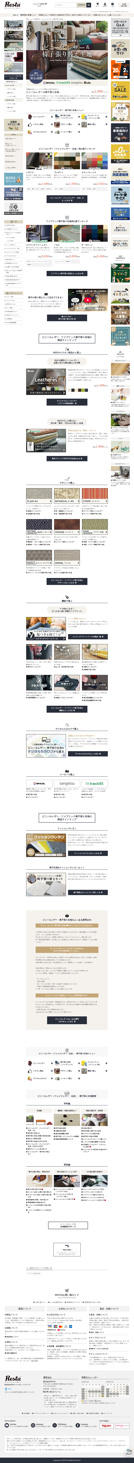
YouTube (13, 1424)
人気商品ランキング (12, 229)
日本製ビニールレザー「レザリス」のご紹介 (95, 1146)
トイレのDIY (9, 241)
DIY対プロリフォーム (12, 315)
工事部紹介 (9, 319)
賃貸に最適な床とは (12, 276)
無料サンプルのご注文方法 (99, 1348)
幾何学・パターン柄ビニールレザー (39, 542)
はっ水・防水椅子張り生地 (64, 667)
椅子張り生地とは (34, 1133)
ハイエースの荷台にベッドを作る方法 (39, 1211)
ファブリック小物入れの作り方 (93, 1195)
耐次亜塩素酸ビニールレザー (93, 697)
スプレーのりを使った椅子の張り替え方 (39, 1196)
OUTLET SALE (10, 225)
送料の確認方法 (11, 1353)
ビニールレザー (33, 797)
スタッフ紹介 (10, 297)
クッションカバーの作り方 (64, 1199)
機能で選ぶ (10, 93)
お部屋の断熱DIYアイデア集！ (13, 284)
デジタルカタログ (11, 256)
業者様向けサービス (12, 263)
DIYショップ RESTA (33, 19)
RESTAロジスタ (10, 304)
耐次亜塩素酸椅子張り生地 (92, 700)
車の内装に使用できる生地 (92, 1131)
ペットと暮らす (10, 245)
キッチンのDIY (10, 237)
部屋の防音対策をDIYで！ (13, 280)
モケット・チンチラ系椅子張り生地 (39, 572)
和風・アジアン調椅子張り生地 (94, 544)
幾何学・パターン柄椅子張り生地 (39, 544)
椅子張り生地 (32, 794)
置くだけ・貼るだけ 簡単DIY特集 (14, 271)
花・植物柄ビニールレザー (64, 511)
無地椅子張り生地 (34, 514)
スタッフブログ (10, 300)
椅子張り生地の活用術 (90, 1136)
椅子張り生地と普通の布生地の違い (39, 1136)
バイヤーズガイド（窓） (13, 248)
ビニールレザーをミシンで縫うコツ (95, 1139)
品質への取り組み (78, 1413)
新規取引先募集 (94, 1413)
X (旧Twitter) (62, 1424)
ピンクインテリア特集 (12, 252)
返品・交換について (97, 1332)
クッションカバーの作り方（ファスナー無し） (64, 1195)
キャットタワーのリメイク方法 (93, 1189)
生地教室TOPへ (68, 1225)
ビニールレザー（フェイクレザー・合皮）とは (39, 1129)
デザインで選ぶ (11, 89)
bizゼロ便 (34, 1360)
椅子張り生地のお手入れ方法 (37, 1141)
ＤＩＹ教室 (9, 308)
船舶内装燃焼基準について (64, 1139)
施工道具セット (10, 259)
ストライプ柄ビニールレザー (93, 511)
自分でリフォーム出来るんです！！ (13, 233)
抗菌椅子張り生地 (89, 669)
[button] (39, 5)
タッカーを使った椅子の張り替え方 (39, 1192)
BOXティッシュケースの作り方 (93, 1197)
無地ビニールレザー (34, 511)
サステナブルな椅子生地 (91, 1133)
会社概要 (27, 1413)
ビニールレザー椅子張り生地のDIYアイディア (95, 1151)
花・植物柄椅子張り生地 (64, 514)
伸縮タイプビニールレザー (64, 697)
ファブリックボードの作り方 (92, 1192)
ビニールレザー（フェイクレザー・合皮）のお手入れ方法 (39, 1145)
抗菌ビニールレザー (90, 667)
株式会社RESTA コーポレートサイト (17, 1384)
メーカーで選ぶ (11, 96)
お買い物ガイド (40, 1302)
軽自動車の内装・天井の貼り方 (38, 1200)
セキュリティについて (60, 1413)
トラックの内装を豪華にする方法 (94, 1142)
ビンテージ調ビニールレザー (65, 542)
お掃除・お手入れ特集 (12, 267)
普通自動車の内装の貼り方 (37, 1202)
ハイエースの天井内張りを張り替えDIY (39, 1206)
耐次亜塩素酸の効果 (62, 1133)
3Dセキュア (55, 1341)
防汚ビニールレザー (34, 667)
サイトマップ (107, 1413)
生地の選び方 (87, 1128)
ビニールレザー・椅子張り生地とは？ (39, 1153)
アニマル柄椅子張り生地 (64, 572)
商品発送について (12, 1337)
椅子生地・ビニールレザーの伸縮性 (67, 1136)
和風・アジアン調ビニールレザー (95, 542)
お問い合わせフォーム (53, 1392)
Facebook (84, 1424)
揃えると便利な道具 (34, 1138)
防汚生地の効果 (61, 1128)
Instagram (39, 1424)
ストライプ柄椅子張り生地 (92, 514)
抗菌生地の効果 (61, 1131)
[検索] (88, 5)
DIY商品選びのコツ (11, 311)
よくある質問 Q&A (56, 1302)
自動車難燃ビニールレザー (37, 697)
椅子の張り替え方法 (34, 1189)
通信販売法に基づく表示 (92, 1302)
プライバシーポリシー (41, 1413)
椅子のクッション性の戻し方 (37, 1149)
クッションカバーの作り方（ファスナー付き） (64, 1190)
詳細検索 (81, 5)
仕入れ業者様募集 (11, 322)
